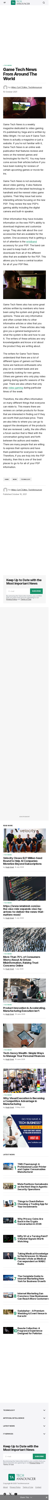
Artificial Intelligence (13, 1418)
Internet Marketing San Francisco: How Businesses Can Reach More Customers (33, 1296)
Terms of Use (26, 599)
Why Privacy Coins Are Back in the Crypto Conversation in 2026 (30, 1221)
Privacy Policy (11, 599)
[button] (4, 2)
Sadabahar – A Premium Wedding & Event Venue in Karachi (32, 1313)
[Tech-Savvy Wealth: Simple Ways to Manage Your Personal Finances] (24, 1036)
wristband (31, 241)
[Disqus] (24, 534)
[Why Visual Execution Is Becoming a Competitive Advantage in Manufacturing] (24, 1081)
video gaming (15, 387)
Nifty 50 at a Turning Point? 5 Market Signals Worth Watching (33, 1239)
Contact (38, 1487)
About (5, 1487)
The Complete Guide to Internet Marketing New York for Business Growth (32, 1279)
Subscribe (36, 591)
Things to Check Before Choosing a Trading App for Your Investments (33, 1204)
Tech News (8, 65)
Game (7, 479)
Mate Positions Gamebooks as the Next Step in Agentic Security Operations (33, 1187)
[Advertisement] (24, 33)
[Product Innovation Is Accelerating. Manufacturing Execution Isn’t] (24, 990)
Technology (25, 479)
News (15, 479)
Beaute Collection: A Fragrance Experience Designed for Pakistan (30, 1331)
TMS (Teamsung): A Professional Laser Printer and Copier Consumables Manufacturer (32, 1168)
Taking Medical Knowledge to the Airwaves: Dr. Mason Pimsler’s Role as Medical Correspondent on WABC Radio (33, 1258)
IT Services (8, 1434)
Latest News (9, 1426)
